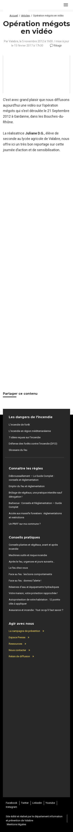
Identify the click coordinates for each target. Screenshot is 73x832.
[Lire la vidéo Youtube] (36, 74)
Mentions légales (16, 824)
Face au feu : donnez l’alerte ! (25, 580)
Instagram (11, 806)
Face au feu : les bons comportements (30, 574)
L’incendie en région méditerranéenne (30, 431)
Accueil (14, 15)
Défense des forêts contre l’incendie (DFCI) (33, 443)
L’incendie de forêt (19, 424)
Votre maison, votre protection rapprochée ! (33, 593)
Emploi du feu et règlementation (27, 486)
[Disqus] (36, 220)
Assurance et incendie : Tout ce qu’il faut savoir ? (36, 610)
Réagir (57, 45)
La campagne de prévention (24, 631)
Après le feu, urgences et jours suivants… (32, 561)
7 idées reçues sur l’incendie (24, 437)
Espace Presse (17, 637)
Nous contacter (17, 650)
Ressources (15, 643)
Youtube (50, 802)
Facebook (11, 802)
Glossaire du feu (18, 450)
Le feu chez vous (18, 567)
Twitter (25, 802)
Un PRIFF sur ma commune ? (25, 523)
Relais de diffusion (19, 656)
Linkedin (37, 802)
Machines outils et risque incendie (28, 555)
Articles (25, 15)
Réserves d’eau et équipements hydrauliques (34, 587)
